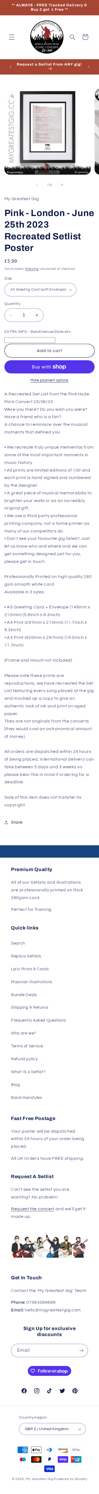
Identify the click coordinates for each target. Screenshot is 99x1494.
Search (18, 943)
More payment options (49, 380)
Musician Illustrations (31, 982)
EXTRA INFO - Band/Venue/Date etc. (38, 332)
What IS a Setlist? (28, 1072)
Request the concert (32, 1209)
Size (8, 278)
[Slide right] (62, 185)
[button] (11, 37)
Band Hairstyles (26, 1098)
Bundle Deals (24, 995)
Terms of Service (27, 1046)
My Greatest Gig (39, 1479)
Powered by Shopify (70, 1479)
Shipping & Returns (29, 1007)
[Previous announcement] (10, 67)
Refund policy (24, 1059)
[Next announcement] (88, 67)
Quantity (12, 304)
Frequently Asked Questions (38, 1020)
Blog (15, 1085)
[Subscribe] (81, 1350)
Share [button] (17, 822)
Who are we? (23, 1033)
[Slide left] (37, 185)
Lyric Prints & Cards (30, 969)
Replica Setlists (26, 956)
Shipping (32, 268)
